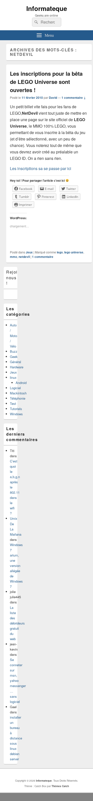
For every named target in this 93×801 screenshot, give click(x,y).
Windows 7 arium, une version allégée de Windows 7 (16, 565)
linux (13, 377)
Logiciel (15, 387)
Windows (16, 414)
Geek (14, 356)
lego (60, 252)
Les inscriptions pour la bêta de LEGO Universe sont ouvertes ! (46, 82)
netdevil (24, 256)
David (53, 97)
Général (15, 361)
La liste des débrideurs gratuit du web (17, 623)
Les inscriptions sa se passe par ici (40, 168)
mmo (13, 256)
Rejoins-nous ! (15, 277)
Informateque (46, 8)
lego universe (73, 252)
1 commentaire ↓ (74, 97)
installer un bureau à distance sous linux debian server (16, 738)
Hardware (16, 367)
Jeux (29, 252)
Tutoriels (16, 408)
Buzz (13, 351)
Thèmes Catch (60, 786)
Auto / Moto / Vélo (13, 335)
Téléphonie (17, 398)
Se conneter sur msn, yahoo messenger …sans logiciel (18, 680)
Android (21, 382)
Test (13, 403)
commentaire (42, 256)
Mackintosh (18, 393)
